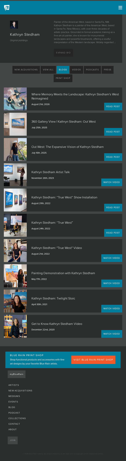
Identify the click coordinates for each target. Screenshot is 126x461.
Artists (13, 385)
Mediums (14, 396)
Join (13, 440)
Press (107, 69)
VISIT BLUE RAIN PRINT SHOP (93, 359)
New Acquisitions (26, 69)
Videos (76, 69)
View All (48, 69)
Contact (14, 424)
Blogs (63, 69)
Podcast (14, 413)
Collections (17, 418)
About (12, 429)
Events (13, 401)
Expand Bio (63, 52)
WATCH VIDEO (111, 182)
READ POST (113, 106)
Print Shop (63, 78)
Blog (11, 407)
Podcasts (92, 69)
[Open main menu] (120, 7)
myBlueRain (16, 374)
